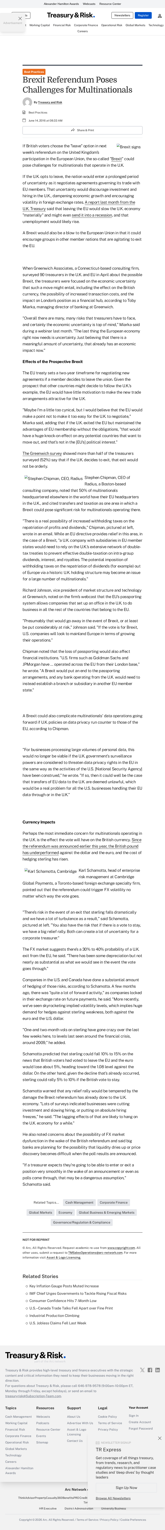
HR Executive (48, 1508)
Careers (10, 1461)
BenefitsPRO (71, 1497)
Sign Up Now (126, 1488)
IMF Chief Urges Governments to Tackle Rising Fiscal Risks (78, 1293)
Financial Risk (15, 1429)
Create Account (140, 1422)
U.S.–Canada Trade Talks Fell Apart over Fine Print (71, 1308)
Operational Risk (17, 1442)
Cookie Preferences (133, 1519)
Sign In (134, 1415)
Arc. (45, 1519)
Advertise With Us (80, 1423)
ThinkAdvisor (26, 1497)
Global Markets (16, 1449)
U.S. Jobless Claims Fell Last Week (57, 1323)
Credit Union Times (87, 1500)
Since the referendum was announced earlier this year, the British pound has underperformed (82, 846)
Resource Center (110, 3)
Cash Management (18, 1416)
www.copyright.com (121, 1247)
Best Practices (34, 71)
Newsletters (122, 15)
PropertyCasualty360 (49, 1497)
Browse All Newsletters (113, 1498)
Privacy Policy (108, 1429)
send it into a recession (92, 215)
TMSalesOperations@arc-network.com (95, 1252)
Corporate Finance (18, 1436)
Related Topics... (46, 1202)
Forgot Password (141, 1428)
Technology (13, 1455)
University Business (113, 1508)
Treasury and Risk (50, 102)
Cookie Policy (107, 1416)
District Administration (79, 1508)
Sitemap (42, 1442)
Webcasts (89, 3)
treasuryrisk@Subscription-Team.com (33, 1396)
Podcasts (42, 1423)
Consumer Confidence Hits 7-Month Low (63, 1301)
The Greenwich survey (42, 453)
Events (41, 1436)
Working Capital (16, 1423)
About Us (73, 1416)
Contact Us (75, 1440)
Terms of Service (110, 1423)
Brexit (116, 158)
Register (143, 15)
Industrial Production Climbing (54, 1315)
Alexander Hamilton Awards (61, 3)
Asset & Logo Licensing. (63, 1257)
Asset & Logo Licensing (76, 1432)
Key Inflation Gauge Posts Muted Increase (64, 1286)
